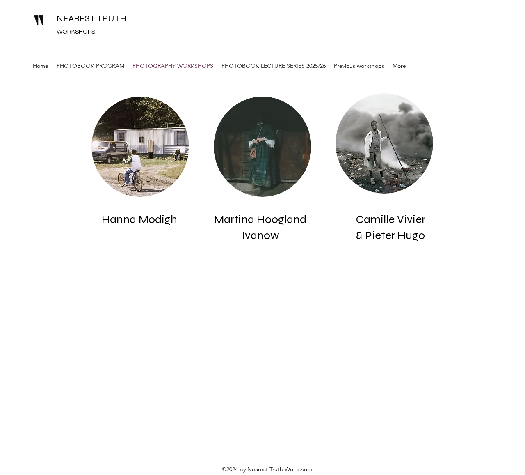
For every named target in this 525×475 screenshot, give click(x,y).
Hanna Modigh (139, 219)
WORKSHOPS (76, 32)
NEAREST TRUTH (92, 18)
